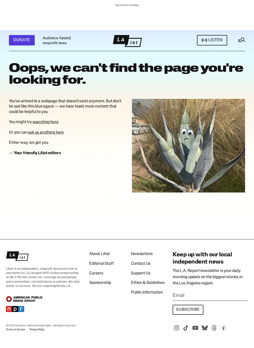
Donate (21, 40)
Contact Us (140, 264)
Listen (215, 40)
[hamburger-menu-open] (241, 41)
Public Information (147, 293)
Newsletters (142, 254)
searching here (45, 122)
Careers (96, 273)
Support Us (140, 273)
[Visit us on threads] (214, 328)
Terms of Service (15, 329)
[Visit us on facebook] (223, 328)
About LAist (99, 254)
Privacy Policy (37, 329)
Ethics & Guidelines (148, 283)
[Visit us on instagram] (176, 328)
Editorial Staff (101, 264)
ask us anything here (46, 133)
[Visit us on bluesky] (204, 328)
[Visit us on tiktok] (186, 328)
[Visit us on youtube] (195, 328)
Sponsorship (100, 283)
